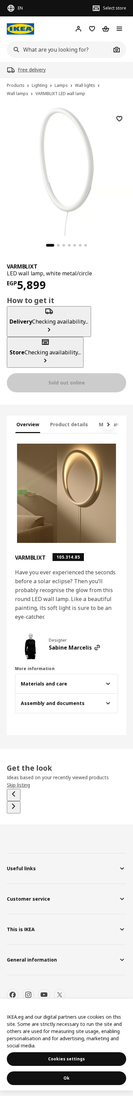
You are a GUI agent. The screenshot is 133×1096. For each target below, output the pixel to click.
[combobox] (59, 49)
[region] (66, 170)
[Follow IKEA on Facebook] (12, 995)
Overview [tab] (27, 424)
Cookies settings (66, 1059)
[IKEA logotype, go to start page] (20, 29)
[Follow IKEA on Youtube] (44, 995)
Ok (66, 1078)
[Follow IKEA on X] (59, 995)
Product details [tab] (69, 424)
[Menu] (119, 29)
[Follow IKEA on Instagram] (28, 995)
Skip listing (18, 785)
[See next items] (108, 424)
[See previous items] (13, 795)
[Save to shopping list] (119, 119)
